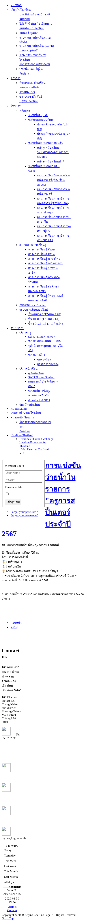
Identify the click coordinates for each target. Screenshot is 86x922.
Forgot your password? (24, 511)
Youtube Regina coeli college (11, 774)
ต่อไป (14, 627)
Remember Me (13, 487)
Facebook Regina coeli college (9, 796)
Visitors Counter (12, 908)
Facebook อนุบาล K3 (8, 817)
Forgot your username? (24, 515)
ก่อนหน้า (16, 622)
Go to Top (8, 918)
